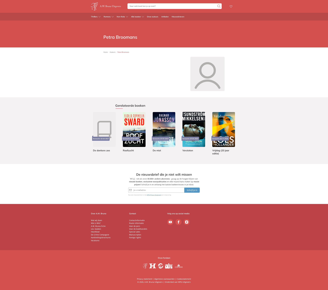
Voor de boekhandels (138, 229)
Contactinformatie (137, 220)
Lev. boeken (96, 229)
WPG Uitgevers (184, 282)
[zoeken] (219, 6)
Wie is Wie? (96, 223)
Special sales (134, 232)
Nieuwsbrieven (178, 17)
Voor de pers (134, 226)
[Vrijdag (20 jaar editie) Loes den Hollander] (223, 134)
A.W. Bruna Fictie (98, 226)
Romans (107, 17)
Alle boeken (136, 17)
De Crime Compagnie (100, 234)
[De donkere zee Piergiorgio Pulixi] (104, 132)
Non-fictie (121, 17)
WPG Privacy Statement (154, 195)
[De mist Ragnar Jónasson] (164, 132)
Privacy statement (144, 279)
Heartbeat (95, 232)
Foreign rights (135, 237)
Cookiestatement (184, 279)
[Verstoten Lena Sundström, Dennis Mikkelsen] (193, 132)
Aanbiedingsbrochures (101, 237)
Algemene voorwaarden (164, 279)
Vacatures (95, 240)
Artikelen (165, 17)
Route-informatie (136, 223)
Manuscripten (135, 234)
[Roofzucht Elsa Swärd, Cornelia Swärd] (134, 132)
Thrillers (94, 17)
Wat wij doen (96, 220)
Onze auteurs (152, 17)
